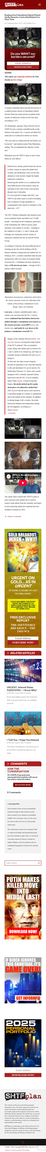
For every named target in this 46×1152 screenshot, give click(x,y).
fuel (25, 182)
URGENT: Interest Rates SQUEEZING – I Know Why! (22, 688)
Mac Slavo (12, 693)
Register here (23, 785)
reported (15, 391)
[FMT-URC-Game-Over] (23, 1003)
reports (19, 381)
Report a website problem (14, 1150)
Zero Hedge (17, 80)
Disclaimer (26, 1150)
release (15, 410)
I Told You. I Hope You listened (23, 739)
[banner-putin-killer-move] (23, 939)
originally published (24, 77)
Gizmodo (11, 413)
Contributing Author (12, 23)
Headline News (31, 23)
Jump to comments (14, 516)
